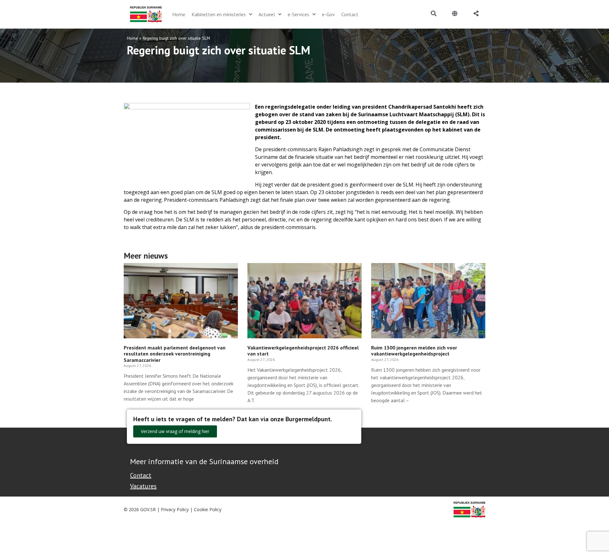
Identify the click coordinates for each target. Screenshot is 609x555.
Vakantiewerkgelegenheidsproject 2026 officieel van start (303, 350)
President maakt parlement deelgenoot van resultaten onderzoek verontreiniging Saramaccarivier (175, 353)
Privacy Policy (175, 509)
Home (132, 38)
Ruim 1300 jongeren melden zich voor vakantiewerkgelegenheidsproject (414, 350)
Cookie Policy (207, 509)
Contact (140, 475)
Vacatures (143, 486)
